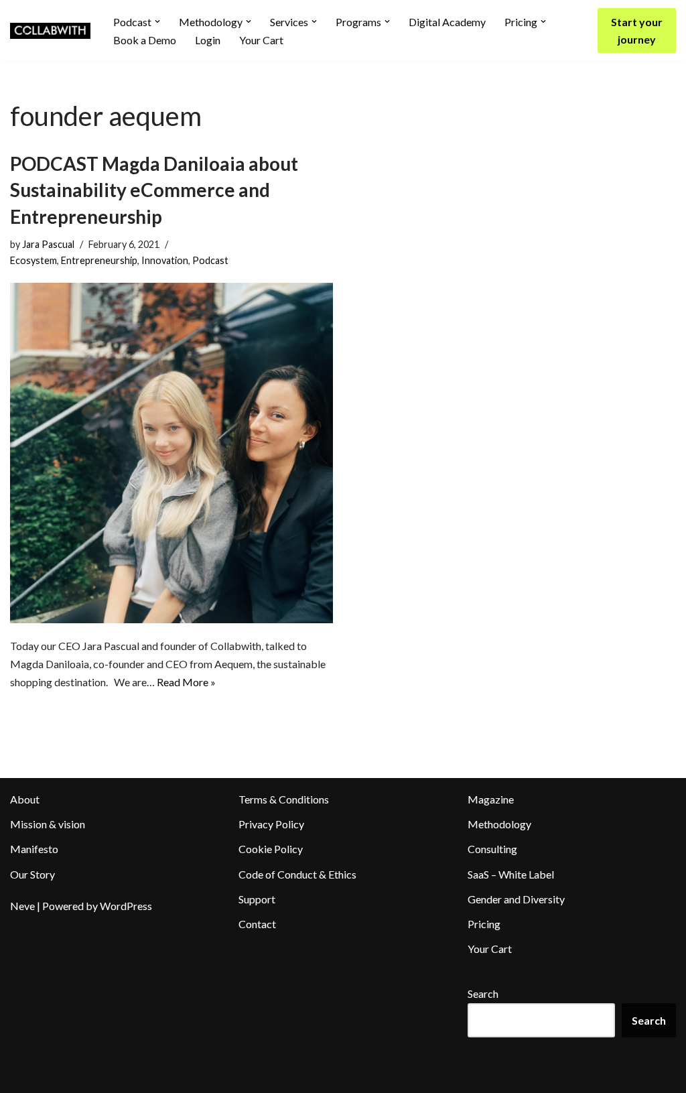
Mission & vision (47, 824)
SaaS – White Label (511, 874)
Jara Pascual (48, 244)
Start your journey (637, 30)
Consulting (492, 848)
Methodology (499, 824)
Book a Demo (144, 40)
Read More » (186, 682)
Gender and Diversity (516, 899)
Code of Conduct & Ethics (297, 874)
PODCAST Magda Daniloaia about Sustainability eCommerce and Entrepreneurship (154, 189)
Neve (22, 905)
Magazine (491, 799)
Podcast (210, 260)
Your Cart (261, 40)
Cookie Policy (270, 848)
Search (483, 993)
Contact (257, 923)
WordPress (126, 905)
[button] (157, 21)
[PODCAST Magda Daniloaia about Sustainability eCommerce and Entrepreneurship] (171, 453)
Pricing (484, 923)
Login (207, 40)
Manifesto (34, 848)
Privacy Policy (271, 824)
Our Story (32, 874)
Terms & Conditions (283, 799)
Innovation (164, 260)
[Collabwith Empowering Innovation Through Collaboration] (50, 31)
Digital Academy (447, 21)
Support (256, 899)
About (25, 799)
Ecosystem (33, 260)
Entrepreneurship (99, 260)
